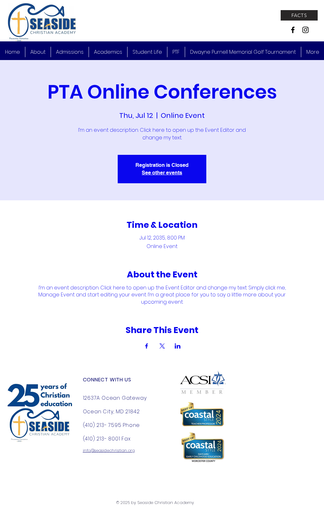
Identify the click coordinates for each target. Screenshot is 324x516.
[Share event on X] (162, 346)
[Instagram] (305, 30)
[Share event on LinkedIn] (178, 346)
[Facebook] (293, 30)
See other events (162, 173)
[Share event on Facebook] (147, 346)
